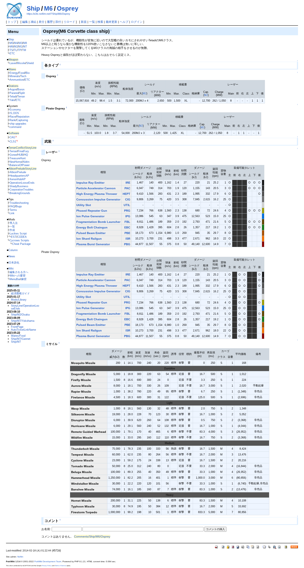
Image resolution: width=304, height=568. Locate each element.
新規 (84, 21)
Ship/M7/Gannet (20, 338)
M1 (20, 46)
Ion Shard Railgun (89, 238)
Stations (13, 85)
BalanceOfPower (20, 165)
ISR (128, 238)
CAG (12, 137)
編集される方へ (19, 272)
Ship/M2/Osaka (20, 314)
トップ (12, 21)
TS (11, 50)
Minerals (15, 76)
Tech (23, 76)
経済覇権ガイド (20, 293)
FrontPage (17, 326)
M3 (20, 43)
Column (13, 250)
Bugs (19, 206)
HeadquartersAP (19, 175)
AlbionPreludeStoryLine (22, 168)
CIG (127, 199)
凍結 (33, 21)
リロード (69, 21)
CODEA (22, 236)
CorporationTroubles (22, 189)
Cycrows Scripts (19, 240)
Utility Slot (83, 205)
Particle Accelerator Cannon (96, 188)
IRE (128, 182)
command (15, 127)
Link (12, 213)
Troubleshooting (19, 202)
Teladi (13, 96)
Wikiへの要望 (17, 275)
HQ (26, 154)
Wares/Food (18, 335)
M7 (25, 46)
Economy (15, 109)
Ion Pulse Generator (90, 216)
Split (22, 93)
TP (19, 50)
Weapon (13, 59)
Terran (21, 96)
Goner (13, 154)
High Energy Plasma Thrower (96, 193)
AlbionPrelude (18, 172)
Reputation (23, 116)
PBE (127, 233)
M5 (11, 43)
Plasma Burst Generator (93, 244)
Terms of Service (60, 565)
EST (13, 236)
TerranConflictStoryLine (22, 147)
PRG (127, 210)
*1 (16, 137)
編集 (25, 21)
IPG (127, 216)
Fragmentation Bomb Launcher (98, 221)
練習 (23, 279)
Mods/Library (18, 299)
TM (24, 50)
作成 (12, 230)
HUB (20, 154)
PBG (127, 244)
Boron (20, 89)
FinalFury (23, 151)
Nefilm (20, 557)
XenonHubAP (18, 179)
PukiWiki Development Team (47, 561)
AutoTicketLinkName (23, 329)
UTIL (127, 205)
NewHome (16, 161)
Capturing (22, 120)
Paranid (14, 93)
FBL (127, 221)
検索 (100, 21)
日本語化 (13, 262)
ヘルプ (124, 21)
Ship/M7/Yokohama (22, 320)
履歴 (50, 21)
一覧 (92, 21)
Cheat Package (21, 243)
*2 (17, 141)
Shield (30, 63)
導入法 (14, 223)
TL (15, 50)
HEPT (126, 193)
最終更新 (111, 21)
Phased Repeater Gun (91, 210)
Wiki (11, 268)
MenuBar (15, 279)
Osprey (67, 8)
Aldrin (26, 161)
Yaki (12, 100)
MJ (144, 93)
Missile (21, 63)
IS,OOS (14, 113)
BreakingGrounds (20, 193)
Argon (13, 89)
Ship (33, 8)
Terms (13, 209)
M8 (25, 43)
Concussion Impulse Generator (98, 199)
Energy (14, 72)
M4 (16, 43)
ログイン (136, 21)
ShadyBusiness (19, 186)
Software (13, 133)
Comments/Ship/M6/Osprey (92, 536)
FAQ (12, 206)
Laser (13, 63)
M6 (48, 8)
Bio (28, 72)
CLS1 (13, 141)
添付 (58, 21)
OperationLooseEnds (22, 182)
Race (13, 116)
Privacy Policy (47, 565)
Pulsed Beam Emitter (90, 233)
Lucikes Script (18, 233)
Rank (13, 120)
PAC (127, 188)
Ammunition (17, 79)
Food (22, 72)
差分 (41, 21)
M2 (16, 46)
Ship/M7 (16, 341)
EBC (127, 227)
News (11, 256)
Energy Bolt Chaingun (92, 227)
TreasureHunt (18, 158)
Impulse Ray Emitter (90, 182)
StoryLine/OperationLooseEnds (25, 307)
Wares (12, 69)
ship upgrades (18, 123)
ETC (12, 53)
